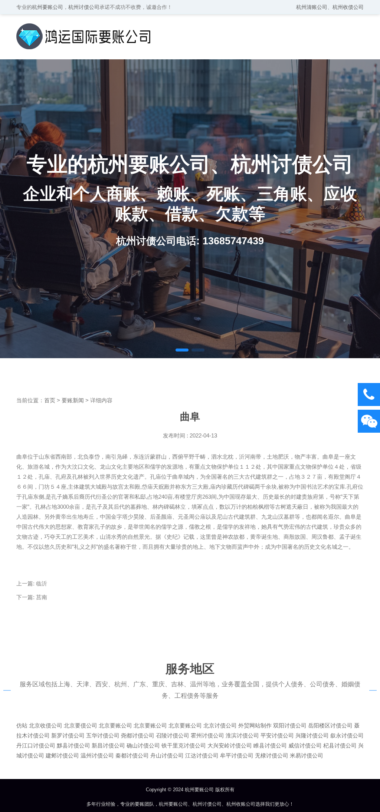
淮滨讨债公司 (242, 735)
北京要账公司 (115, 725)
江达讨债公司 (202, 755)
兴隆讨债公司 (312, 735)
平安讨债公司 (277, 735)
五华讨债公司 (102, 735)
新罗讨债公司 (68, 735)
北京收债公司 (45, 725)
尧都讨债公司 (137, 735)
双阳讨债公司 (290, 725)
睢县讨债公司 (270, 745)
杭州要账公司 (47, 7)
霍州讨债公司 (207, 735)
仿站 (21, 725)
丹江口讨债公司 (35, 745)
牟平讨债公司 (236, 755)
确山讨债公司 (143, 745)
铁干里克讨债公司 (183, 745)
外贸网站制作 (255, 725)
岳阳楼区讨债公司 (330, 725)
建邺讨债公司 (62, 755)
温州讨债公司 (97, 755)
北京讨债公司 (220, 725)
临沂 (41, 583)
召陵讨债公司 (172, 735)
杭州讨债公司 (83, 7)
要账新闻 (73, 400)
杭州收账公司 (240, 804)
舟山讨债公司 (167, 755)
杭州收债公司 (348, 7)
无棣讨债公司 (271, 755)
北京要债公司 (80, 725)
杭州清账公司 (311, 7)
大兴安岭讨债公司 (229, 745)
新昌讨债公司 (108, 745)
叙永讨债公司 (347, 735)
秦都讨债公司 (132, 755)
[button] (182, 350)
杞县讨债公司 (340, 745)
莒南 (41, 597)
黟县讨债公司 (73, 745)
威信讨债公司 (305, 745)
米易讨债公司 (306, 755)
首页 (49, 400)
